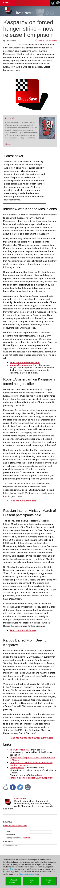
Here (12, 869)
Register (26, 838)
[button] (20, 3)
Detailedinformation (13, 881)
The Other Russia (19, 749)
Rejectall (31, 881)
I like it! (41, 41)
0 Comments (51, 41)
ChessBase (20, 798)
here (39, 775)
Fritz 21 (9, 118)
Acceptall (48, 881)
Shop (6, 3)
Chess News (23, 13)
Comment (7, 842)
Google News (17, 767)
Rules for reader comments (15, 826)
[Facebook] (12, 787)
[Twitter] (20, 787)
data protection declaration (28, 874)
